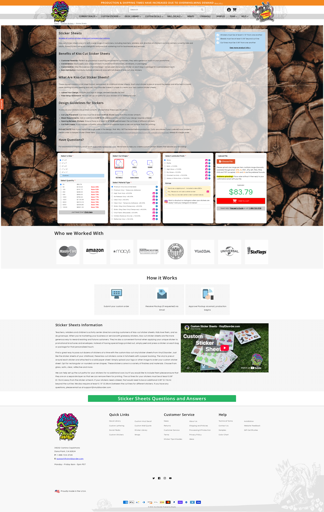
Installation (249, 421)
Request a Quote (236, 208)
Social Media (114, 430)
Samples (222, 430)
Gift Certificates (251, 430)
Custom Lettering (116, 426)
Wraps (137, 435)
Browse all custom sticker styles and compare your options (84, 38)
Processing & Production (200, 430)
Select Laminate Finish (175, 156)
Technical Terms (226, 421)
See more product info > (240, 48)
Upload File (222, 156)
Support (2, 104)
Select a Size (66, 156)
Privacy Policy (195, 435)
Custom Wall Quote (143, 426)
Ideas (191, 439)
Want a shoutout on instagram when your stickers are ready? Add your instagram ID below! (188, 202)
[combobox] (167, 10)
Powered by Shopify (169, 507)
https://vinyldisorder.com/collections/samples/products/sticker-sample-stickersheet (132, 132)
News (166, 421)
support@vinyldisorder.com (104, 147)
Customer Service (172, 430)
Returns (167, 426)
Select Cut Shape (120, 156)
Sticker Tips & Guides (173, 439)
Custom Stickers (116, 435)
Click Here (88, 212)
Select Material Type (121, 182)
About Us (193, 421)
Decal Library (115, 421)
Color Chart (224, 435)
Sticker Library (141, 430)
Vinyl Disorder (158, 507)
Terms (166, 435)
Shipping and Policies (198, 426)
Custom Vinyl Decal (143, 421)
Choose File (227, 161)
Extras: (168, 183)
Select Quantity (67, 180)
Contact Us (224, 426)
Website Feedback (252, 426)
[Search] (202, 9)
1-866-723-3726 (255, 208)
